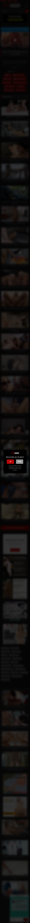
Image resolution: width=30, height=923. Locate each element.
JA (10, 461)
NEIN (19, 461)
